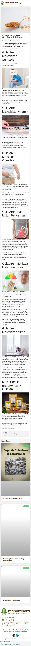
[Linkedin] (17, 635)
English (8, 644)
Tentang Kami (24, 630)
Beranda (6, 630)
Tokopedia (13, 424)
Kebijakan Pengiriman (21, 631)
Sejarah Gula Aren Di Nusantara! (13, 498)
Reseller (12, 631)
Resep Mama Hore (14, 630)
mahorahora (10, 423)
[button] (20, 3)
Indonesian (7, 641)
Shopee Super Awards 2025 (11, 600)
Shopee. (22, 424)
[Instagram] (13, 635)
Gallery (6, 631)
